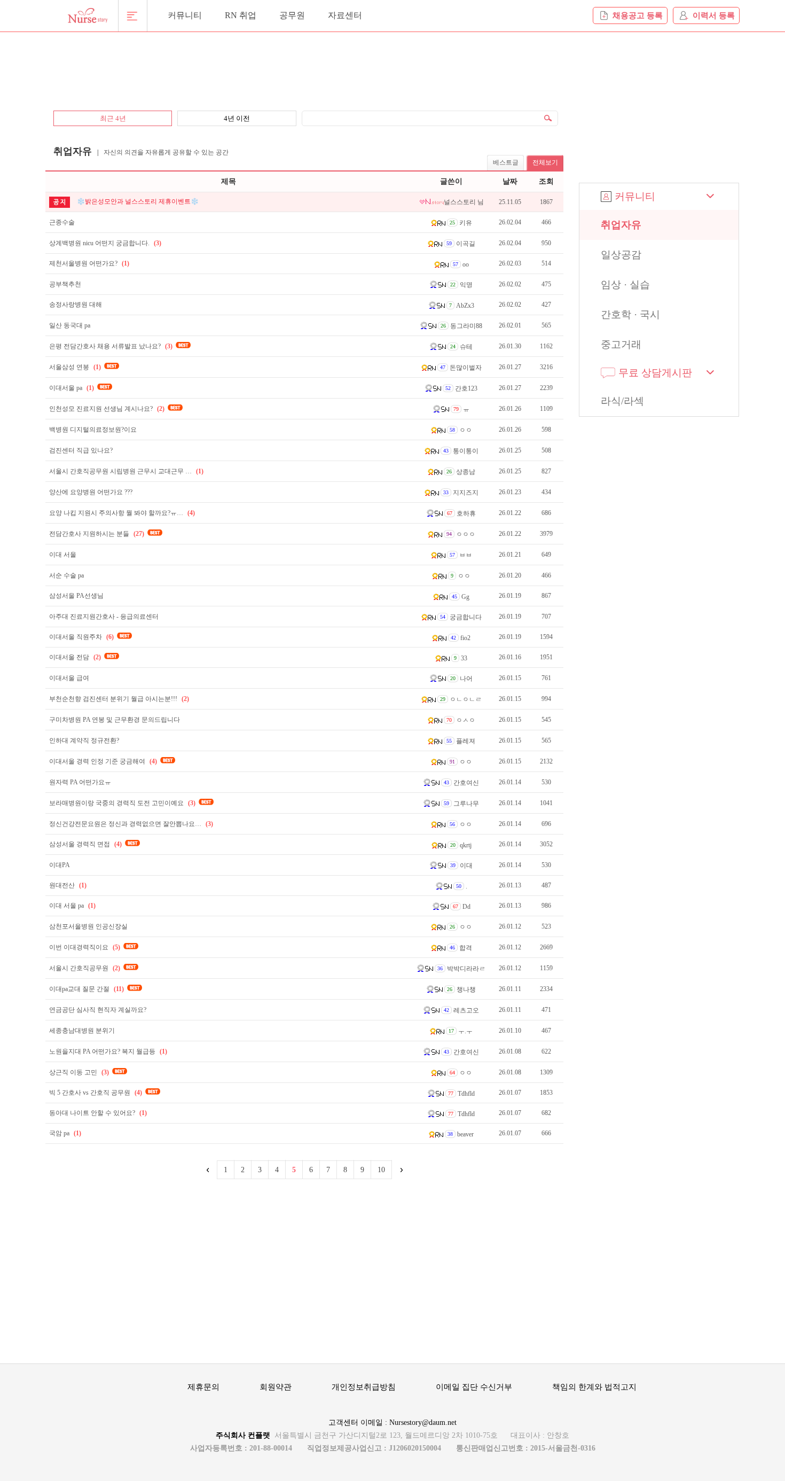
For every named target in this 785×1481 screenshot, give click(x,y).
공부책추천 (65, 284)
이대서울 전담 (75, 657)
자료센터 (345, 15)
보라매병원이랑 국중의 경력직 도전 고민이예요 (122, 803)
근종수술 (62, 222)
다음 (400, 1170)
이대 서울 (62, 554)
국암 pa (65, 1133)
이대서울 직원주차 (81, 637)
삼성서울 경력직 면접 (85, 844)
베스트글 (506, 162)
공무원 (292, 15)
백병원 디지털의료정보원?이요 (93, 429)
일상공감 (621, 254)
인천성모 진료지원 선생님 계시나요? (106, 408)
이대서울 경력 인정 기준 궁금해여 (103, 761)
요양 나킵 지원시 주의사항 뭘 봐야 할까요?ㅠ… (122, 513)
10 (381, 1170)
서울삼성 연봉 (75, 367)
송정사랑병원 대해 (75, 304)
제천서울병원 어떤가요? (89, 263)
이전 (208, 1170)
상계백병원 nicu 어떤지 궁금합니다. (105, 243)
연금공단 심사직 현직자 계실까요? (97, 1010)
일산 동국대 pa (69, 325)
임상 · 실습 (625, 284)
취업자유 (621, 224)
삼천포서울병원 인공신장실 (88, 926)
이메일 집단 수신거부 (474, 1387)
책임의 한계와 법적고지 (594, 1387)
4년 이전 (237, 118)
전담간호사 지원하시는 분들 (96, 533)
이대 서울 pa (72, 905)
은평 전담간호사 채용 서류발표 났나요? (110, 346)
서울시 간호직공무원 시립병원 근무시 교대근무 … (126, 471)
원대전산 (68, 885)
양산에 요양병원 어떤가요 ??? (90, 492)
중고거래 (621, 344)
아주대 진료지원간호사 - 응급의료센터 (104, 616)
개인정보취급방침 (364, 1387)
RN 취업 (240, 15)
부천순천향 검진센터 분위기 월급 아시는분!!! (119, 699)
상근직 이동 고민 (79, 1072)
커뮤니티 (185, 15)
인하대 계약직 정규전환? (84, 740)
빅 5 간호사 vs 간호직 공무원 (95, 1092)
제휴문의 (203, 1387)
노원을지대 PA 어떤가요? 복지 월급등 (108, 1051)
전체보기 (545, 162)
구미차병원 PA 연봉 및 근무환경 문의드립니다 (114, 719)
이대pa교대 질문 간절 (86, 989)
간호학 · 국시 (630, 314)
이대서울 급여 (69, 678)
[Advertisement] (304, 65)
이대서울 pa (71, 388)
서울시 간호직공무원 (84, 968)
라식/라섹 (622, 401)
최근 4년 (113, 118)
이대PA (59, 865)
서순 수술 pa (66, 575)
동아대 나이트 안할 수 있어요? (98, 1113)
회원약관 (276, 1387)
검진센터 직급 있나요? (81, 450)
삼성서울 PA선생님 (76, 595)
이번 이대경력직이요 (84, 947)
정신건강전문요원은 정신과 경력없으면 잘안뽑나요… (131, 824)
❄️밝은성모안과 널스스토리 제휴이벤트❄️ (138, 201)
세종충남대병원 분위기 (82, 1030)
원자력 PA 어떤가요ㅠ (80, 782)
